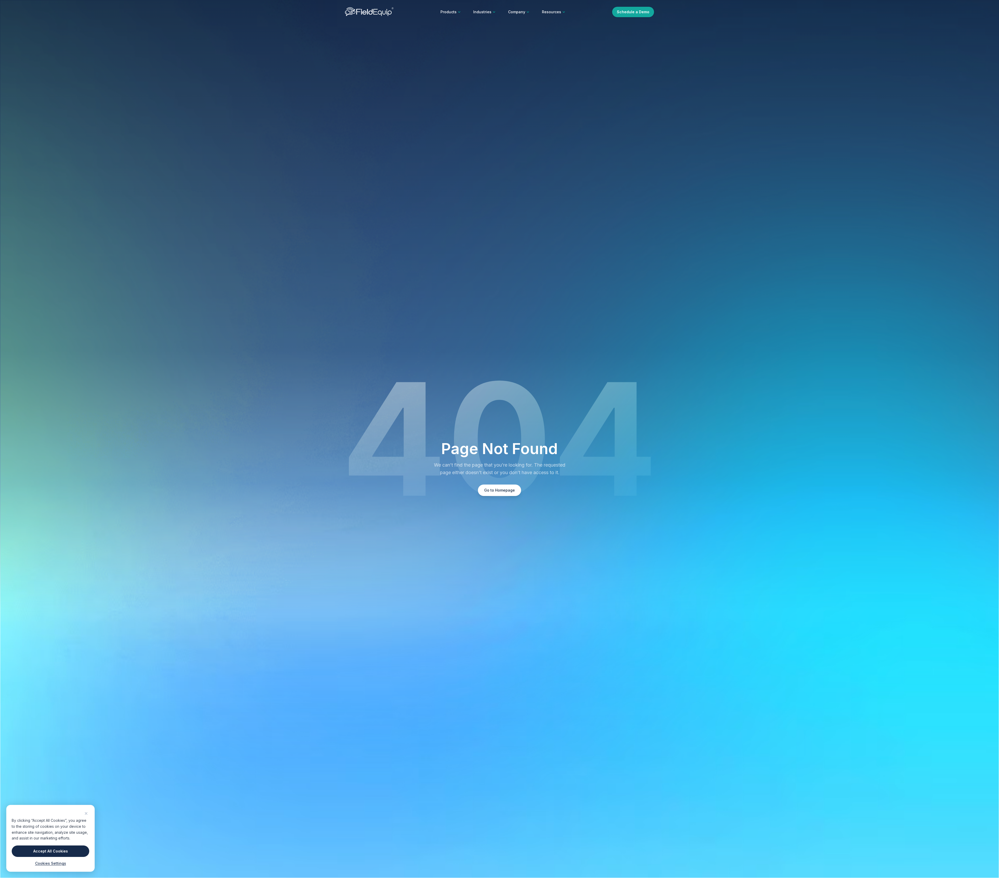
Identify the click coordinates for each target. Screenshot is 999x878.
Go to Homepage (499, 490)
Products (448, 12)
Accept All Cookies (50, 851)
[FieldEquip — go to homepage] (369, 11)
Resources (551, 12)
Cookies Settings (50, 863)
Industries (482, 12)
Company (516, 12)
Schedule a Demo (633, 12)
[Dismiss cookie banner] (86, 813)
